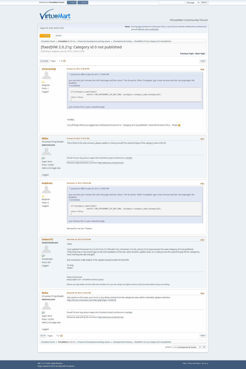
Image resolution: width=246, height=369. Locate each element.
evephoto (47, 183)
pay (139, 26)
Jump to (168, 347)
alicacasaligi (49, 68)
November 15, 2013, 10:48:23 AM (79, 183)
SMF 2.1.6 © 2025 (44, 363)
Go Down (44, 61)
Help (184, 363)
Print (203, 61)
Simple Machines (57, 363)
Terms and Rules (194, 363)
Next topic (200, 53)
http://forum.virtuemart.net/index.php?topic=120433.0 (91, 300)
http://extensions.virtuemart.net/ (111, 163)
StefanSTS (47, 239)
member (129, 158)
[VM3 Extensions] (43, 171)
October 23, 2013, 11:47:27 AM (78, 138)
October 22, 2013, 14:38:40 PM (78, 69)
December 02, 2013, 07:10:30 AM (79, 239)
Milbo (45, 138)
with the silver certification (148, 29)
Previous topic (187, 53)
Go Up (42, 336)
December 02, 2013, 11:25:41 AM (79, 293)
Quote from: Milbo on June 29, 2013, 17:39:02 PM (90, 74)
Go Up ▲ (205, 363)
